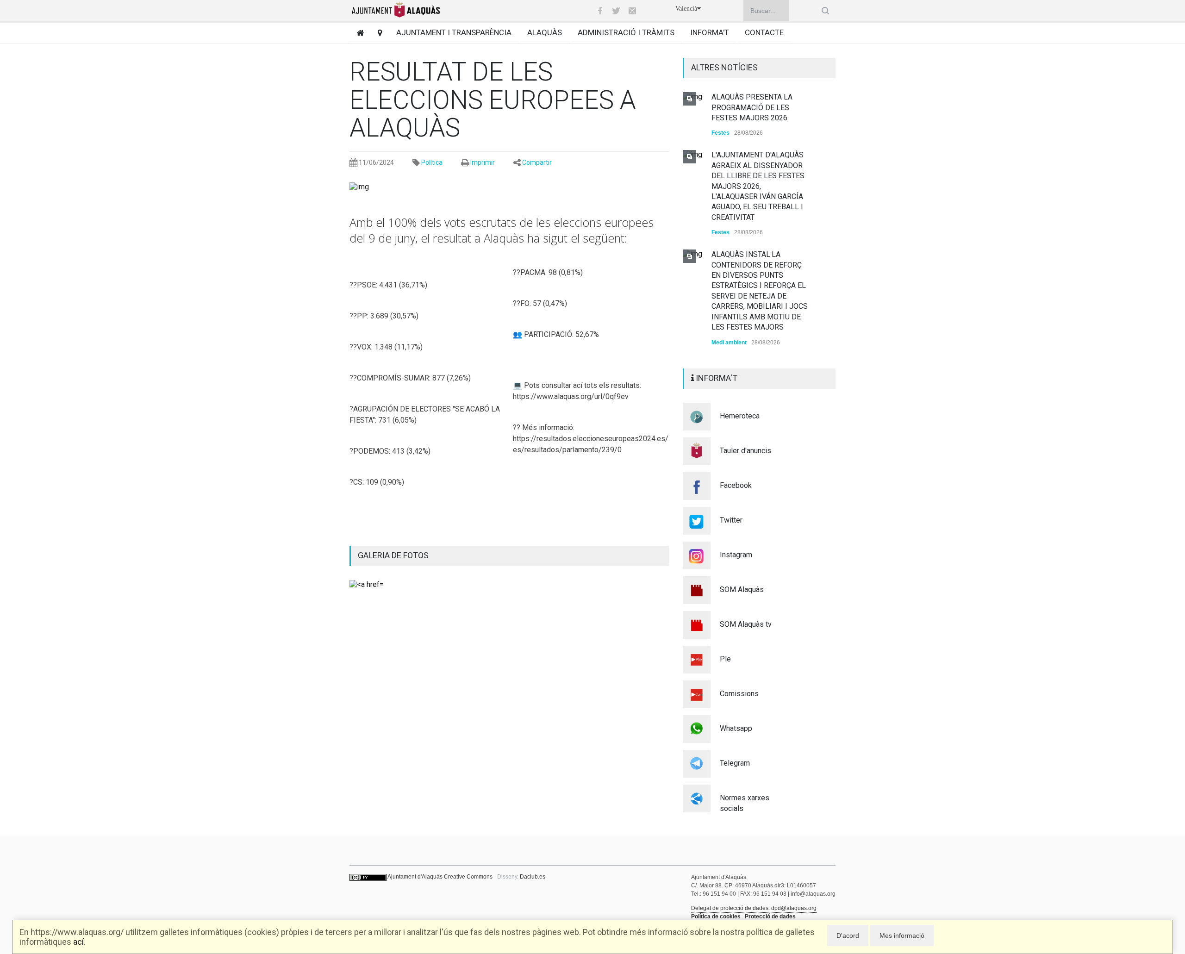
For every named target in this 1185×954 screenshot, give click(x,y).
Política (432, 162)
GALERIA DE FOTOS (393, 555)
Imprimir (482, 162)
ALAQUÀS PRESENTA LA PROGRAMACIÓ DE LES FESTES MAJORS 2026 (751, 107)
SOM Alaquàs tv (746, 624)
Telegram (735, 763)
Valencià (686, 8)
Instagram (736, 554)
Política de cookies (716, 916)
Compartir (537, 162)
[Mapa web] (376, 33)
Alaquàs (544, 32)
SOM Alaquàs (742, 589)
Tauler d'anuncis (745, 450)
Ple (725, 659)
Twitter (731, 520)
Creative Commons (468, 876)
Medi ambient (729, 342)
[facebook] (600, 11)
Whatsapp (736, 728)
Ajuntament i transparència (453, 32)
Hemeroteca (740, 416)
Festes (720, 133)
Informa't (709, 32)
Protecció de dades (770, 916)
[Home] (356, 33)
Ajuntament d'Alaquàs (415, 876)
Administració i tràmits (626, 32)
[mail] (632, 11)
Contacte (764, 32)
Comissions (739, 693)
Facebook (736, 485)
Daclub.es (532, 876)
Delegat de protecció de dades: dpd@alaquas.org (754, 908)
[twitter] (616, 11)
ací (78, 942)
